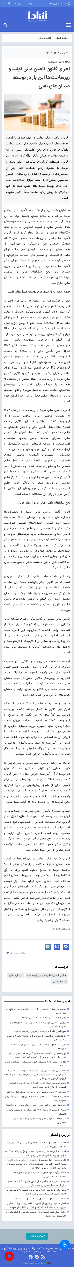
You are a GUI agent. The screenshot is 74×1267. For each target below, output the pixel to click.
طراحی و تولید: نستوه (33, 1263)
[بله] (37, 1257)
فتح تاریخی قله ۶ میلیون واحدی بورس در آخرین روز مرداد (40, 1031)
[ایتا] (31, 1257)
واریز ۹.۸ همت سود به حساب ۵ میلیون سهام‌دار (44, 1018)
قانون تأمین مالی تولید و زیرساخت (46, 975)
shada (37, 16)
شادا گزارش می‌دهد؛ (59, 62)
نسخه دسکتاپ (37, 1236)
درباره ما (30, 3)
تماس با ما (18, 3)
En (5, 3)
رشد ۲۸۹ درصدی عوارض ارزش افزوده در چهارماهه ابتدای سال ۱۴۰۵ (35, 1105)
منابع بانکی (59, 981)
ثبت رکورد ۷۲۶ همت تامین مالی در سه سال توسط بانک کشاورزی (36, 1092)
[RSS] (43, 1257)
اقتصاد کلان (44, 38)
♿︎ (65, 1244)
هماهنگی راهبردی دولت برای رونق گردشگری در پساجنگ (40, 1199)
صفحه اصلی (62, 38)
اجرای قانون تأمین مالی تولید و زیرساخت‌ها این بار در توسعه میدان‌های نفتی (39, 77)
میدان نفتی (15, 975)
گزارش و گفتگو (60, 1135)
